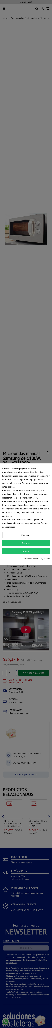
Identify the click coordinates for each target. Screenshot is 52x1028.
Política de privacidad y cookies (37, 558)
